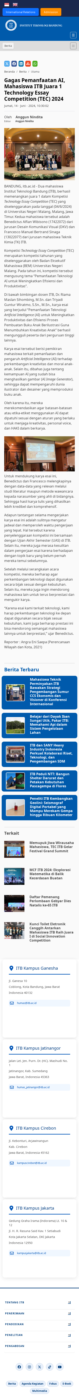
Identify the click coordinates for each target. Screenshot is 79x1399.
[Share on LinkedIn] (21, 64)
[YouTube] (60, 1367)
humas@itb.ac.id (26, 1003)
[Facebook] (19, 1367)
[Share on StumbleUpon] (28, 64)
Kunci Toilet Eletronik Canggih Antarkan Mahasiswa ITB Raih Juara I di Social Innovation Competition (51, 932)
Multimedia (39, 1391)
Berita (23, 71)
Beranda (9, 71)
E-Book (67, 1383)
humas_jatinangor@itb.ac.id (33, 1087)
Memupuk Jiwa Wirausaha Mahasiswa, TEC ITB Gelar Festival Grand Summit (51, 846)
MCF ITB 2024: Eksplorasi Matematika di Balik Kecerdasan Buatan (50, 873)
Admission (51, 12)
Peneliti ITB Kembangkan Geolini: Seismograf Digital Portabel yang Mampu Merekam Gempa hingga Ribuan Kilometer (51, 806)
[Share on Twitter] (7, 64)
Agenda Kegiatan (32, 1383)
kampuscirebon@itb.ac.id (32, 1163)
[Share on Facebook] (14, 64)
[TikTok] (50, 1367)
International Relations (20, 12)
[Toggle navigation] (73, 46)
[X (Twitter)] (39, 1367)
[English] (15, 4)
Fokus (53, 1383)
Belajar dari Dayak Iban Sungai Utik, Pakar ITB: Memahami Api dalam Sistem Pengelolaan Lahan (50, 724)
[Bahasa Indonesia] (6, 4)
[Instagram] (29, 1367)
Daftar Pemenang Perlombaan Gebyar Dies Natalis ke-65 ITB (50, 901)
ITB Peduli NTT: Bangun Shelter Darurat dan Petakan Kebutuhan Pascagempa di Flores (50, 780)
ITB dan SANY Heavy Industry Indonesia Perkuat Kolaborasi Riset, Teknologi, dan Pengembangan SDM (51, 753)
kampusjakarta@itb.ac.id (31, 1253)
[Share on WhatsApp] (34, 64)
